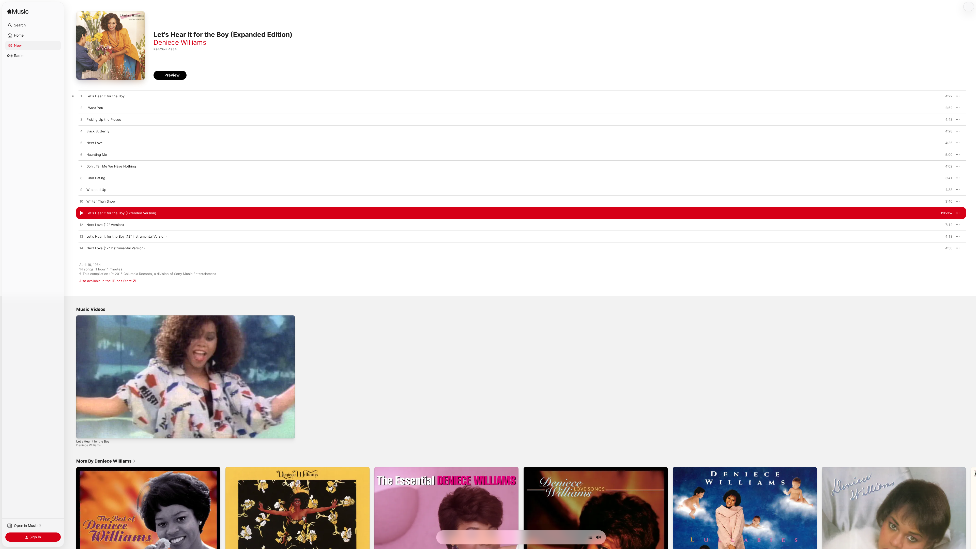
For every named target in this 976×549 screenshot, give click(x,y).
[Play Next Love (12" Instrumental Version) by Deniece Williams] (81, 248)
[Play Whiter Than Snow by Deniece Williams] (81, 201)
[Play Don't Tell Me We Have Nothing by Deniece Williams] (81, 166)
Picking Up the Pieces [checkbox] (103, 119)
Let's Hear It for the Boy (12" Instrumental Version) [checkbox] (126, 236)
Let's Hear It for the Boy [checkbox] (105, 96)
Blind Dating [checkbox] (95, 178)
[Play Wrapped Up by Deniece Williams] (81, 190)
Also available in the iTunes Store (105, 281)
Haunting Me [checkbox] (96, 154)
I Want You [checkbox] (94, 108)
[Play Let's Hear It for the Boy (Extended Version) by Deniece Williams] (81, 213)
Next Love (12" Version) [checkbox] (105, 225)
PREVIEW (946, 96)
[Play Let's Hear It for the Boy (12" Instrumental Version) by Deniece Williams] (81, 236)
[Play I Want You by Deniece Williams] (81, 108)
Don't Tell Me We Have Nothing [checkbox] (111, 166)
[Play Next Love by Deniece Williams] (81, 143)
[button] (33, 25)
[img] (17, 11)
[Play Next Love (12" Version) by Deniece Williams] (81, 225)
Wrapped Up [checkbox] (96, 190)
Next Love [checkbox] (94, 143)
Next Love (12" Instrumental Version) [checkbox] (115, 248)
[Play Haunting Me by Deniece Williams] (81, 154)
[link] (106, 461)
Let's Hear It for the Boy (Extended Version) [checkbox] (121, 213)
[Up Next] (590, 537)
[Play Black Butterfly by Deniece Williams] (81, 131)
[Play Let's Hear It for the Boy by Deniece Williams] (81, 96)
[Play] (82, 432)
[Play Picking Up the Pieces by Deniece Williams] (81, 119)
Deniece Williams (180, 42)
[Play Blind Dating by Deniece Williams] (81, 178)
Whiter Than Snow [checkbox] (101, 201)
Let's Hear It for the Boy (93, 441)
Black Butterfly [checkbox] (97, 131)
